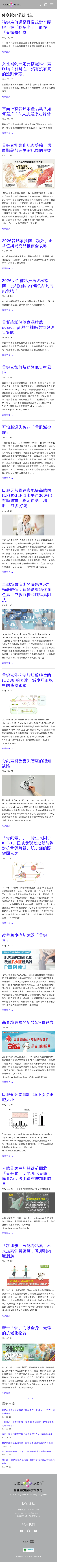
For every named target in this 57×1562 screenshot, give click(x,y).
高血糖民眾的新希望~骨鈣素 (28, 1022)
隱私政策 (28, 1557)
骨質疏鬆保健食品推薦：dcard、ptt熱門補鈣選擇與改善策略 (28, 327)
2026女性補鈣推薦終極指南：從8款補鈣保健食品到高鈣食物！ (28, 285)
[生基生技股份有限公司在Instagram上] (28, 1532)
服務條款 (19, 1557)
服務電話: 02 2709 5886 (28, 1510)
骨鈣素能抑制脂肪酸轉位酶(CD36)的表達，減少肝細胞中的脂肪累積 (27, 680)
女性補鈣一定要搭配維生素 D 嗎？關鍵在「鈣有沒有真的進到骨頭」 (26, 69)
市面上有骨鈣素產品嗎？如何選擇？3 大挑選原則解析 (27, 1434)
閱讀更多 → (7, 51)
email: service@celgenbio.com (28, 1513)
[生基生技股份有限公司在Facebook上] (21, 1532)
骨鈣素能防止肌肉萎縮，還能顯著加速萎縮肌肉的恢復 (27, 1443)
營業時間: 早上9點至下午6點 (28, 1516)
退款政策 (37, 1557)
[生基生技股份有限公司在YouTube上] (35, 1532)
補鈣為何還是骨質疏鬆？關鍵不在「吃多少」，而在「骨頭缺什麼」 (26, 27)
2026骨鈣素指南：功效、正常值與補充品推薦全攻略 (26, 1451)
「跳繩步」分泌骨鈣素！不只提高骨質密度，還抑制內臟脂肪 (26, 1250)
